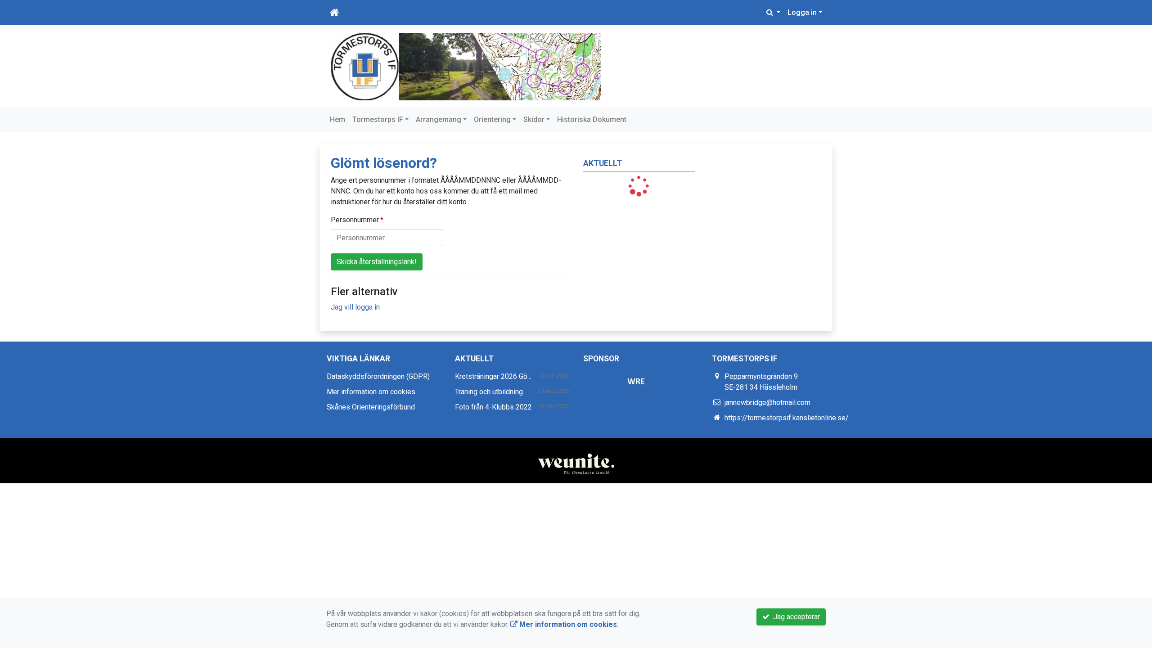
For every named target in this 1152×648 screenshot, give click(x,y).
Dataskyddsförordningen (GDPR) (378, 376)
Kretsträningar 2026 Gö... (493, 376)
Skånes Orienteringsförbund (371, 407)
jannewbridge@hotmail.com (767, 402)
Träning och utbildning (489, 391)
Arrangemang (438, 119)
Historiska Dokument (591, 119)
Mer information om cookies (371, 391)
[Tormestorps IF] (466, 66)
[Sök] (773, 13)
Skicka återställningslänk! (377, 261)
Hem (337, 119)
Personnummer (355, 220)
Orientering (492, 119)
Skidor (533, 119)
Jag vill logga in (355, 307)
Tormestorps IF (377, 119)
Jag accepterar (795, 616)
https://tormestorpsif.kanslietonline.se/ (786, 418)
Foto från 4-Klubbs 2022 (493, 407)
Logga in (802, 12)
